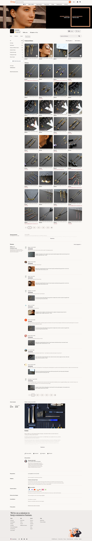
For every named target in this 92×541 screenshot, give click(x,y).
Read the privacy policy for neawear (34, 505)
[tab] (16, 40)
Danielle (29, 290)
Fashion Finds (46, 4)
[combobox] (42, 2)
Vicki (29, 276)
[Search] (70, 2)
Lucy (29, 364)
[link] (26, 227)
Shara (29, 247)
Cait (28, 305)
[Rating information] (15, 32)
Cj (28, 350)
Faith (29, 319)
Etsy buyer (30, 379)
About (21, 36)
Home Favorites (39, 4)
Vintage (52, 4)
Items (11, 36)
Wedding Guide (59, 4)
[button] (70, 31)
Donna (29, 261)
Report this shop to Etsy (14, 71)
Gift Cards (66, 4)
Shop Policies (27, 36)
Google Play (22, 534)
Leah (29, 335)
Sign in (74, 1)
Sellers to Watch (31, 4)
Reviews (16, 36)
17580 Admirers (12, 67)
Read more (52, 238)
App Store (14, 534)
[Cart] (80, 2)
